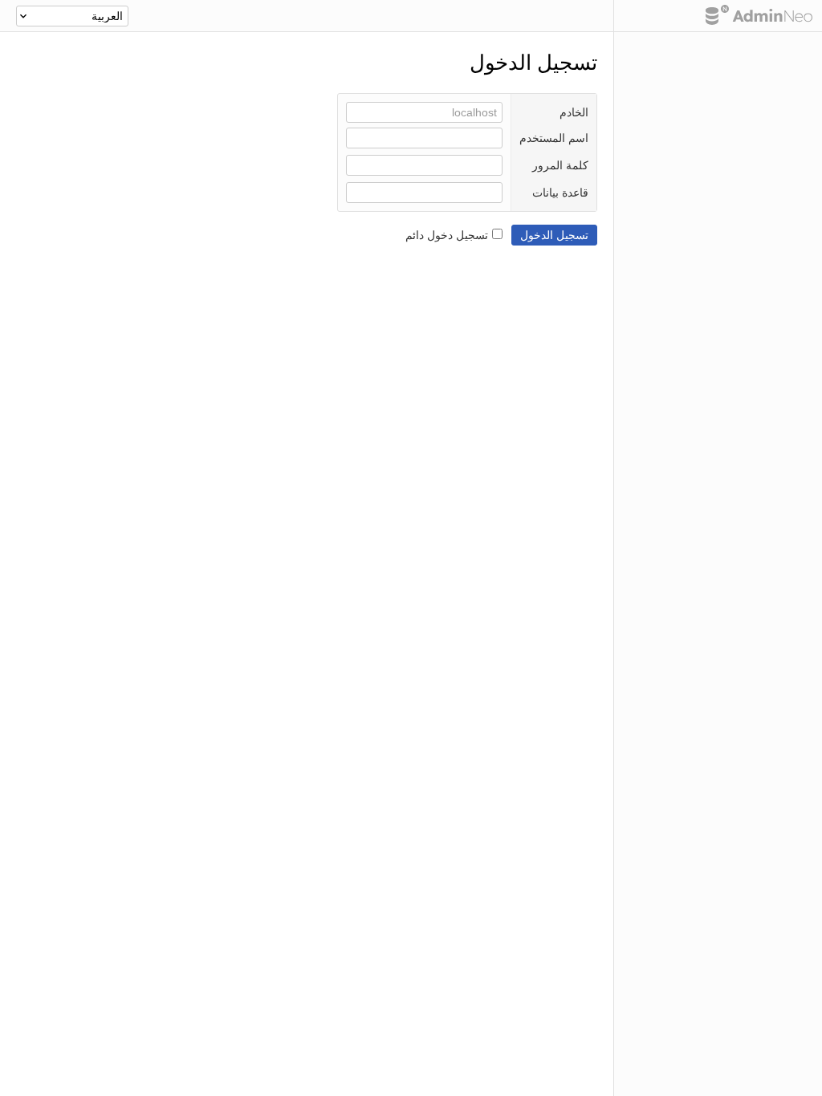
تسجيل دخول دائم (446, 235)
